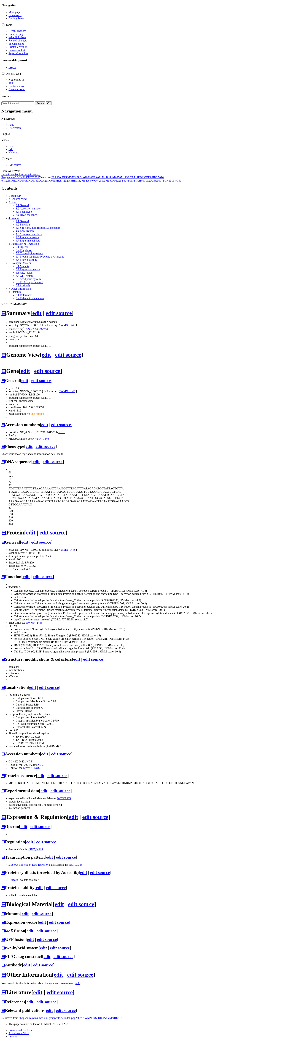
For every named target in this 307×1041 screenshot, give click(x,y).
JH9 (14, 180)
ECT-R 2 (133, 177)
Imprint (13, 1036)
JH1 (9, 180)
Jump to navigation (12, 174)
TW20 (147, 180)
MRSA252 (61, 180)
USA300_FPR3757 (62, 177)
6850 (118, 177)
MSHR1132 (75, 180)
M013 (52, 180)
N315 (23, 177)
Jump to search (31, 174)
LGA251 (43, 180)
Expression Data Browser (28, 864)
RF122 (116, 180)
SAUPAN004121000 (37, 329)
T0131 (131, 180)
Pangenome (8, 177)
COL (17, 177)
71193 (124, 177)
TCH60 (139, 180)
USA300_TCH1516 (162, 180)
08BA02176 (97, 177)
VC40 (177, 180)
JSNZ (76, 177)
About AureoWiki (19, 1033)
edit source (59, 313)
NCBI (61, 432)
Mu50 (109, 180)
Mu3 (103, 180)
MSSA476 (88, 180)
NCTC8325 (33, 177)
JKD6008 (21, 180)
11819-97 (109, 177)
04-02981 (85, 177)
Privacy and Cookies (20, 1030)
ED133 (142, 177)
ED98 (149, 177)
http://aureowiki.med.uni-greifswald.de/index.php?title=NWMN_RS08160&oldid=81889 (70, 1017)
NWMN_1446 (67, 325)
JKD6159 (32, 180)
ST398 (124, 180)
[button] (3, 24)
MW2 (97, 180)
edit (37, 313)
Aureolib (13, 879)
